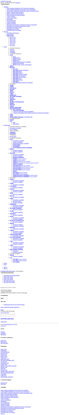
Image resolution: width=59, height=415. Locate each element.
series (13, 271)
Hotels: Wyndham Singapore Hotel (15, 13)
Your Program (10, 34)
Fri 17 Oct (12, 44)
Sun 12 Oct (12, 37)
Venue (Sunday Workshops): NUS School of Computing (20, 8)
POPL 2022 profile (8, 279)
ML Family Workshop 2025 (7, 360)
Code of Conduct (11, 16)
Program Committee (18, 150)
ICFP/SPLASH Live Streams (14, 30)
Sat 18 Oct (12, 45)
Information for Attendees (13, 29)
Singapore (17, 2)
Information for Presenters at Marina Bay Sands (18, 26)
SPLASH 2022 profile (9, 281)
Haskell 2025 (4, 382)
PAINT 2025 (4, 364)
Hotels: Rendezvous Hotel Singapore (16, 15)
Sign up (5, 268)
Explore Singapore (11, 22)
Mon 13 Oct (13, 38)
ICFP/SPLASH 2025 (6, 271)
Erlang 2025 (4, 349)
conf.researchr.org (8, 324)
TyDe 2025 (3, 374)
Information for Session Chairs (14, 27)
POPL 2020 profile (8, 276)
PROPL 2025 (4, 367)
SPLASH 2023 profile (9, 282)
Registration (10, 19)
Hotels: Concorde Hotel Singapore (15, 12)
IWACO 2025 (4, 356)
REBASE (3, 368)
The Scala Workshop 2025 (7, 372)
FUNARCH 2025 (5, 352)
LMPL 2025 (4, 357)
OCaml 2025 (4, 361)
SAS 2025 (3, 384)
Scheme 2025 (4, 370)
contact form (4, 321)
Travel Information (11, 20)
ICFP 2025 (3, 340)
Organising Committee (18, 226)
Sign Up (3, 413)
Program (6, 31)
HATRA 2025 (4, 353)
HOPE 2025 (4, 354)
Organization (7, 125)
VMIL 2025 (3, 375)
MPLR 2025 (4, 342)
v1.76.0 (15, 324)
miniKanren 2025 (5, 359)
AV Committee (13, 129)
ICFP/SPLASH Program (13, 33)
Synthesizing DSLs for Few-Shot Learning (14, 304)
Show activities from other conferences (10, 307)
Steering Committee (18, 142)
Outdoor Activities (11, 23)
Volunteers (12, 51)
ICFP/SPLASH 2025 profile (7, 272)
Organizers (15, 250)
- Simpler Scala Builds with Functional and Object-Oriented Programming (31, 113)
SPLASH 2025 (4, 343)
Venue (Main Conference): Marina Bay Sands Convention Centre (22, 11)
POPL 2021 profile (8, 278)
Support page (3, 325)
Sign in (5, 267)
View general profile (5, 312)
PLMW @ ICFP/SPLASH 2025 (8, 366)
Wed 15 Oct (13, 41)
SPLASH (15, 68)
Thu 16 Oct (12, 42)
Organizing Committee (15, 128)
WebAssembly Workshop (7, 377)
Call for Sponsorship (12, 18)
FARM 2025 (4, 350)
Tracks (5, 46)
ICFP (14, 56)
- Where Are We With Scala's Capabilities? (23, 111)
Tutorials (12, 49)
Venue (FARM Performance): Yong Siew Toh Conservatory (21, 9)
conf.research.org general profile (11, 275)
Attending (6, 6)
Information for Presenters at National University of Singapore (22, 24)
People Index (13, 136)
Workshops (12, 52)
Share (2, 309)
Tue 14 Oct (12, 40)
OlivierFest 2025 (5, 363)
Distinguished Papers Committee (21, 143)
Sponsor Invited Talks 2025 (7, 371)
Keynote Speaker (17, 201)
